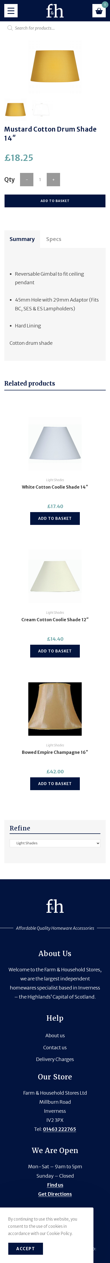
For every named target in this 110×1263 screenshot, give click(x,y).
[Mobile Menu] (11, 10)
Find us (55, 1185)
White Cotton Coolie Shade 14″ (55, 487)
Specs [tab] (53, 239)
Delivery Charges (55, 1059)
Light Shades (55, 480)
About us (55, 1035)
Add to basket (55, 201)
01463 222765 (59, 1129)
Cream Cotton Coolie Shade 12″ (55, 619)
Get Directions (55, 1194)
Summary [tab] (22, 239)
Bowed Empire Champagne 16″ (55, 752)
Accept (25, 1248)
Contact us (55, 1047)
